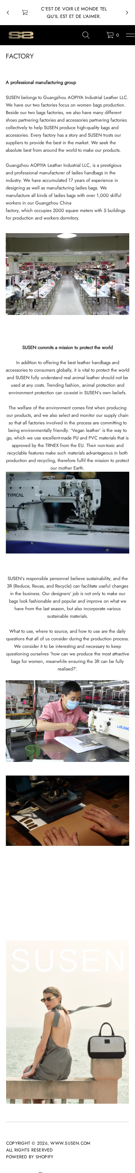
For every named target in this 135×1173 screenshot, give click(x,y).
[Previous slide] (8, 12)
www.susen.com (70, 1143)
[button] (86, 35)
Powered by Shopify (29, 1157)
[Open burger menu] (130, 35)
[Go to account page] (98, 37)
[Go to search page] (86, 35)
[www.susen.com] (20, 35)
